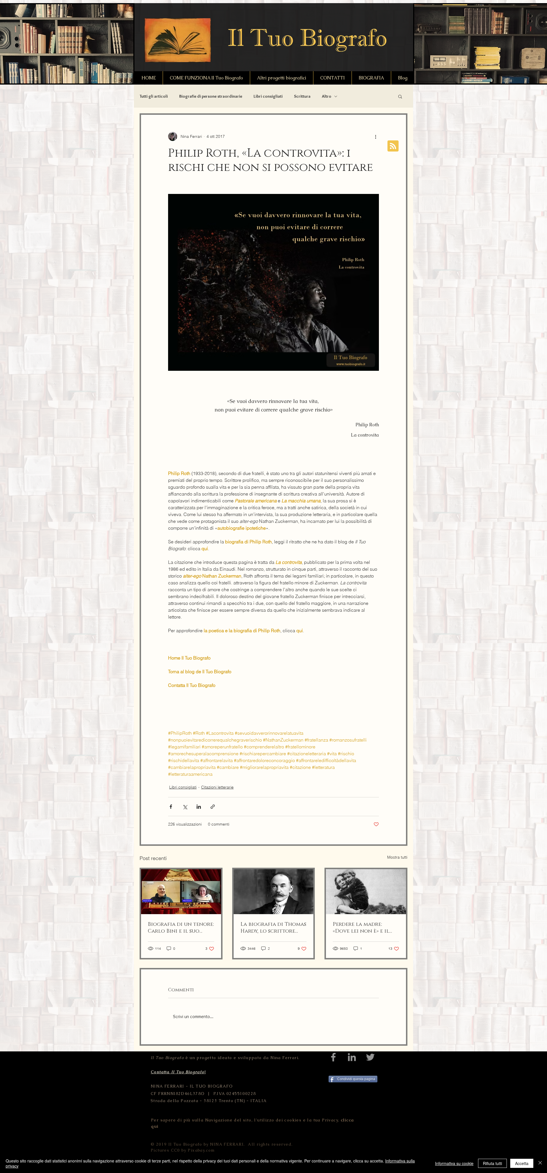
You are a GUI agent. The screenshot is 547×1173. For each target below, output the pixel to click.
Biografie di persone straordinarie (210, 96)
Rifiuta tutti (492, 1163)
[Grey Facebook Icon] (333, 1057)
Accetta (521, 1163)
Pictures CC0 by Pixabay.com (183, 1150)
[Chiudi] (540, 1163)
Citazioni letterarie (217, 787)
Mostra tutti (397, 857)
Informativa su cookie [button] (454, 1163)
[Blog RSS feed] (393, 146)
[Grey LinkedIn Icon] (352, 1057)
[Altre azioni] (375, 136)
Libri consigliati (268, 96)
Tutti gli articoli (154, 96)
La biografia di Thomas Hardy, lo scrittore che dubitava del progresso (273, 928)
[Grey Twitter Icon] (370, 1057)
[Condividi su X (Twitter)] (184, 806)
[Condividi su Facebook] (171, 806)
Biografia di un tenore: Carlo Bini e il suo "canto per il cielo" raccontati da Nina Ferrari (181, 928)
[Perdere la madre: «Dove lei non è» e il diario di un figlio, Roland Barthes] (366, 891)
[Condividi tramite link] (212, 806)
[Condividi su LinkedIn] (198, 806)
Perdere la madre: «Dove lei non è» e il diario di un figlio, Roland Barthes (361, 928)
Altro (326, 96)
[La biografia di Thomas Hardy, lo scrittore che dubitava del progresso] (274, 891)
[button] (400, 96)
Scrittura (302, 96)
